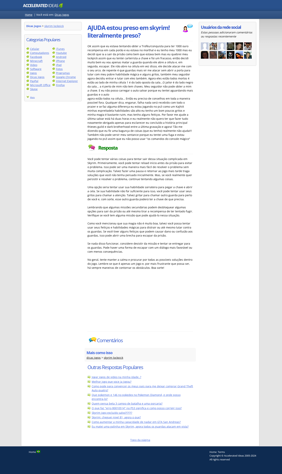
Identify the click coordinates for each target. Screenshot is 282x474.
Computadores (39, 53)
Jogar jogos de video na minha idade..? (116, 377)
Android (61, 57)
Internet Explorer (67, 81)
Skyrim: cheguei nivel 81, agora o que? (116, 417)
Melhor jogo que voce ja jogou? (111, 381)
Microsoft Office (40, 85)
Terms (221, 452)
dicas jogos (94, 357)
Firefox (60, 85)
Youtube (61, 53)
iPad (59, 65)
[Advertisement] (121, 302)
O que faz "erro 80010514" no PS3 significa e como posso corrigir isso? (137, 408)
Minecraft (36, 61)
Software (35, 69)
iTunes (60, 49)
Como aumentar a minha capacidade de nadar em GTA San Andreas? (136, 422)
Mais (32, 97)
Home (28, 14)
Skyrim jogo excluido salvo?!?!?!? (112, 413)
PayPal (34, 81)
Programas (63, 73)
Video (33, 65)
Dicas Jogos (62, 14)
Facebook (36, 57)
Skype (34, 89)
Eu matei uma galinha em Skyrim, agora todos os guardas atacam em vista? (140, 426)
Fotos (59, 69)
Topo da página (140, 440)
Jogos (33, 73)
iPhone (60, 61)
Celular (34, 49)
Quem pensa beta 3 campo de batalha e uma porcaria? (127, 403)
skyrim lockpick (54, 26)
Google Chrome (66, 77)
